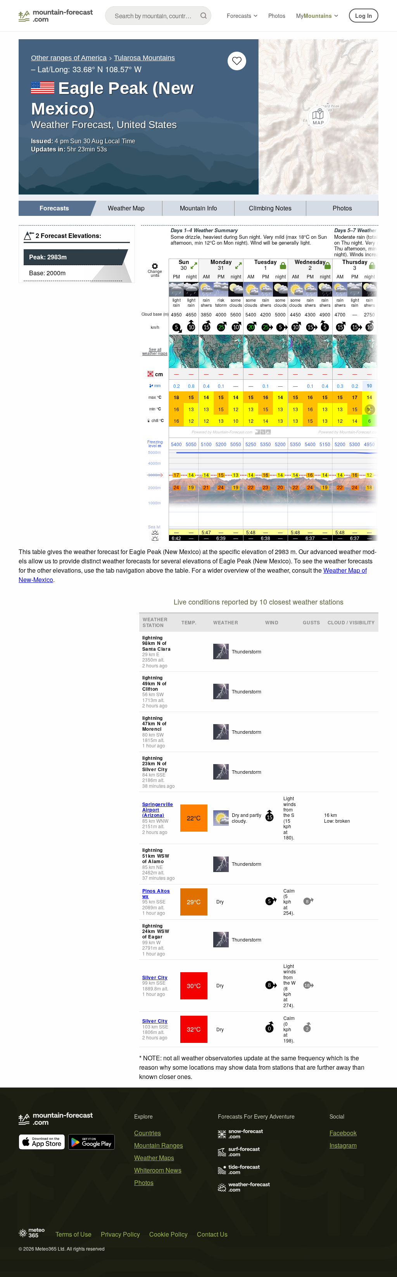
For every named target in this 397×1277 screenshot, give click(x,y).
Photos (276, 15)
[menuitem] (55, 208)
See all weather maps (154, 351)
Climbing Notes (270, 207)
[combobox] (158, 15)
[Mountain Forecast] (56, 15)
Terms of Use (73, 1234)
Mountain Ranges (158, 1145)
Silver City (155, 977)
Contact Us (212, 1234)
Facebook (343, 1132)
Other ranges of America (69, 58)
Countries (147, 1132)
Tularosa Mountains (144, 58)
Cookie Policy (168, 1234)
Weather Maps (154, 1157)
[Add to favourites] (237, 61)
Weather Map (126, 207)
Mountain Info (198, 207)
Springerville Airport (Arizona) (157, 810)
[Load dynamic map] (318, 117)
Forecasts (239, 15)
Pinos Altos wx (156, 893)
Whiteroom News (157, 1170)
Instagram (343, 1145)
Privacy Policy (120, 1234)
